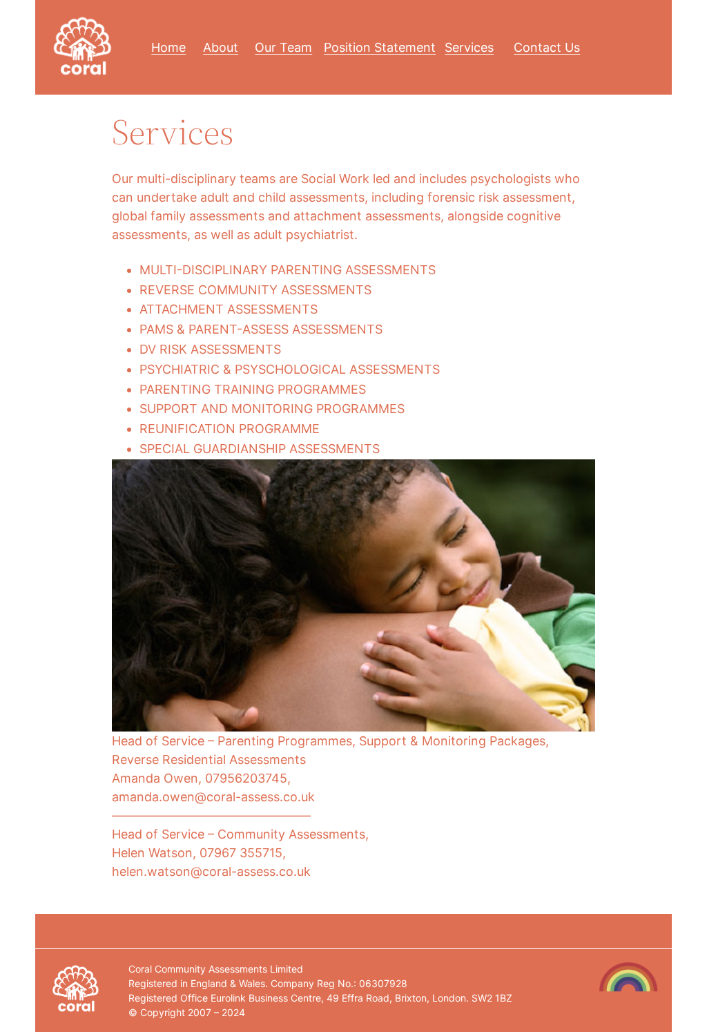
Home (168, 47)
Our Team (283, 47)
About (220, 47)
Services (469, 47)
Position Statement (380, 47)
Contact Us (547, 47)
